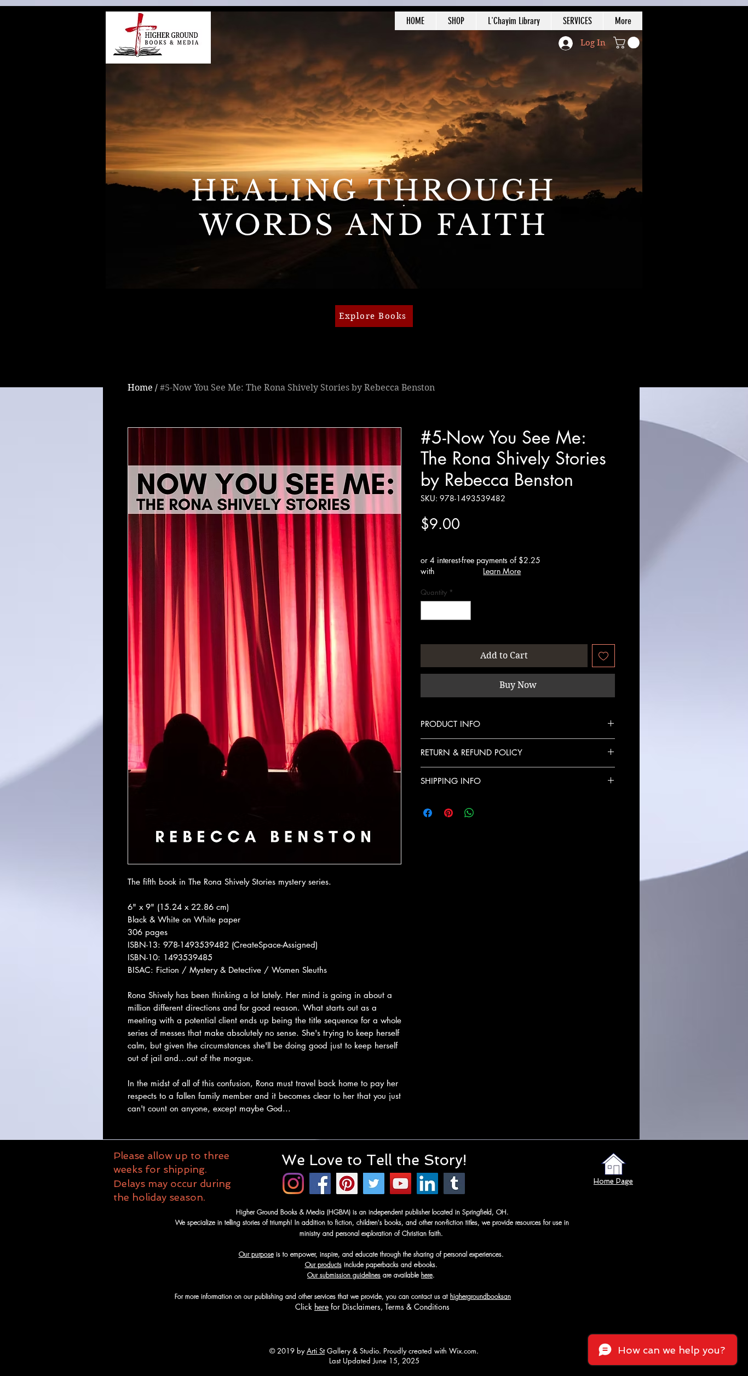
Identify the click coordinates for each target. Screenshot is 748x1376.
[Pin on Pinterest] (448, 812)
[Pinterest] (347, 1183)
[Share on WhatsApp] (469, 812)
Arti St (316, 1351)
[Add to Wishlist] (603, 655)
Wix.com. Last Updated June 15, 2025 (404, 1356)
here (427, 1275)
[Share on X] (490, 812)
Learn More (502, 571)
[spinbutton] (446, 610)
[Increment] (463, 610)
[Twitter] (373, 1183)
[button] (627, 43)
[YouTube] (400, 1183)
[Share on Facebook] (427, 812)
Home (140, 387)
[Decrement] (428, 610)
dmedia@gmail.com (539, 1296)
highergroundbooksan (480, 1296)
